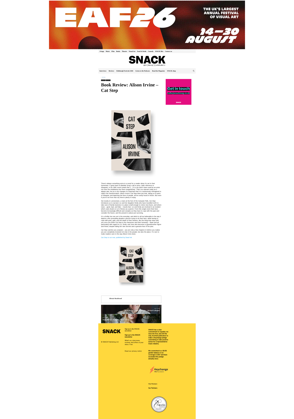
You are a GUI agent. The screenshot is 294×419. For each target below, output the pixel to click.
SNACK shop (171, 71)
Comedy (150, 51)
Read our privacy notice (133, 351)
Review (108, 80)
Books (118, 51)
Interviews (102, 71)
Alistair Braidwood (113, 96)
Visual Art (132, 51)
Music (108, 51)
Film (113, 51)
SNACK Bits (159, 51)
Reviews (111, 71)
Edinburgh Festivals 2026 (124, 71)
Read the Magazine (158, 71)
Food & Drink (141, 51)
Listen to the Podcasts (142, 71)
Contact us (168, 51)
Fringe (102, 51)
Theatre (124, 51)
